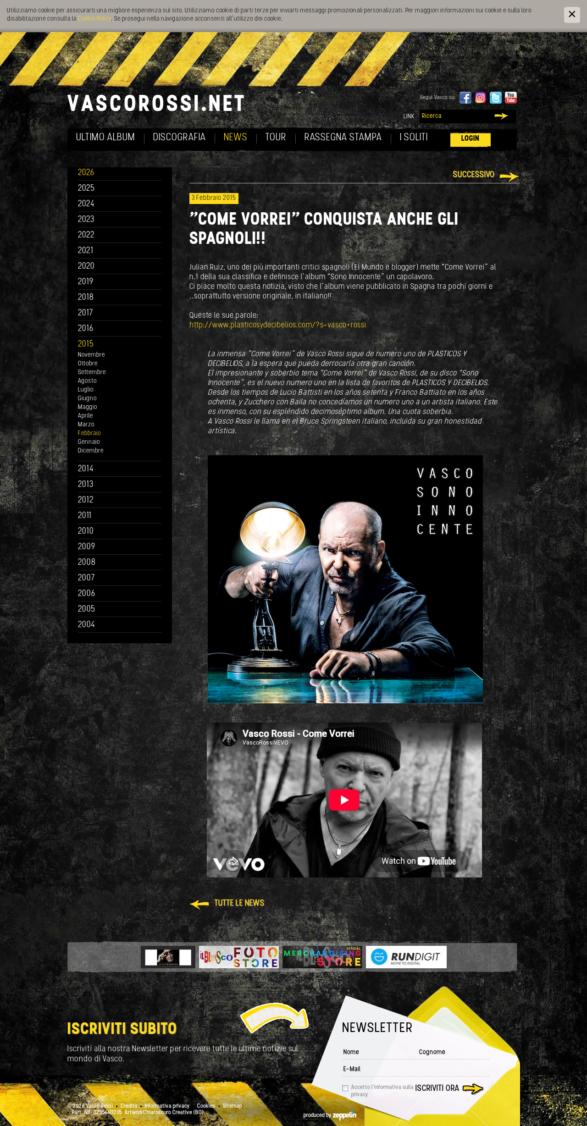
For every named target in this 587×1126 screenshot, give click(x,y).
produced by (318, 1115)
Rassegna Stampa (343, 137)
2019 (86, 282)
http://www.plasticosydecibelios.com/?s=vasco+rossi (277, 325)
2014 (86, 469)
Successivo (474, 175)
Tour (276, 137)
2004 (86, 625)
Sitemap (232, 1106)
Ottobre (88, 363)
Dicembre (91, 450)
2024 (86, 204)
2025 (86, 188)
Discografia (179, 137)
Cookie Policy (94, 19)
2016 (86, 329)
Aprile (85, 416)
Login (470, 139)
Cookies (206, 1106)
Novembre (91, 355)
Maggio (87, 407)
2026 (86, 173)
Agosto (87, 381)
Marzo (86, 424)
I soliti (414, 137)
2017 (85, 313)
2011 (85, 516)
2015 (86, 344)
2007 (86, 578)
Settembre (92, 372)
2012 (86, 500)
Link (409, 116)
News (236, 137)
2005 (86, 609)
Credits (129, 1106)
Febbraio (89, 433)
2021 (86, 251)
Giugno (87, 398)
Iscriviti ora (437, 1089)
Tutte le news (240, 904)
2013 (86, 484)
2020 (86, 266)
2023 (86, 219)
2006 (86, 594)
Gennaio (89, 442)
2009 (86, 547)
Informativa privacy (167, 1106)
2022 (86, 235)
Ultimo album (105, 137)
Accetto (382, 1091)
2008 (87, 562)
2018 (86, 297)
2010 (86, 531)
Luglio (86, 389)
